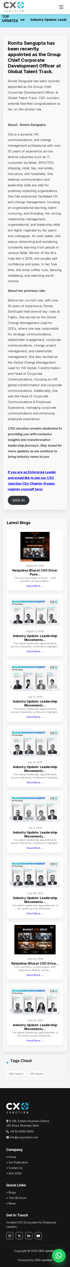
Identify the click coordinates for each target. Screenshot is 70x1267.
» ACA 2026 (13, 1173)
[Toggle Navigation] (61, 7)
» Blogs (11, 1192)
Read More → (35, 585)
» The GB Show (16, 1198)
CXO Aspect (37, 1073)
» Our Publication (17, 1162)
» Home (11, 1157)
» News (11, 1203)
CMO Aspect (16, 1073)
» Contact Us (14, 1168)
